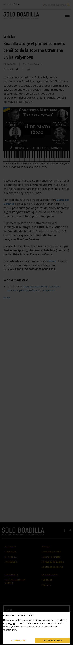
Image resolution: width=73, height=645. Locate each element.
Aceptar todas (52, 640)
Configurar (18, 640)
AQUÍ (12, 623)
